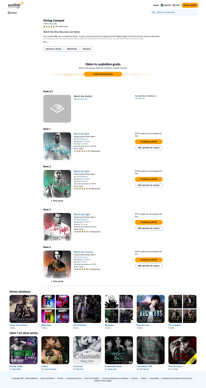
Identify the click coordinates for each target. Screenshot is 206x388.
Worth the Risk (81, 134)
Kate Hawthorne (82, 99)
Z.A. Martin (86, 141)
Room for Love (143, 325)
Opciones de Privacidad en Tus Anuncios (177, 378)
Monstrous (109, 325)
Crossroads (78, 366)
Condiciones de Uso (74, 378)
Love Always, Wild (144, 366)
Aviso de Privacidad (92, 378)
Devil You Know (175, 366)
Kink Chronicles (79, 325)
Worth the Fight (82, 214)
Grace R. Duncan (50, 369)
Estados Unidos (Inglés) (103, 381)
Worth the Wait (81, 171)
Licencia (134, 378)
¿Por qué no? (140, 98)
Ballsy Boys (46, 325)
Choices (44, 366)
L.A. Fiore (174, 369)
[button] (46, 42)
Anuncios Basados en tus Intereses (115, 378)
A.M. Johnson (144, 369)
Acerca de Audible (47, 378)
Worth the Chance (83, 252)
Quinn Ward (16, 369)
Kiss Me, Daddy (16, 366)
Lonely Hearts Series (18, 325)
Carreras (60, 378)
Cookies (143, 378)
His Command (174, 325)
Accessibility (154, 378)
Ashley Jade (112, 369)
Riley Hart (79, 369)
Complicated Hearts (113, 366)
